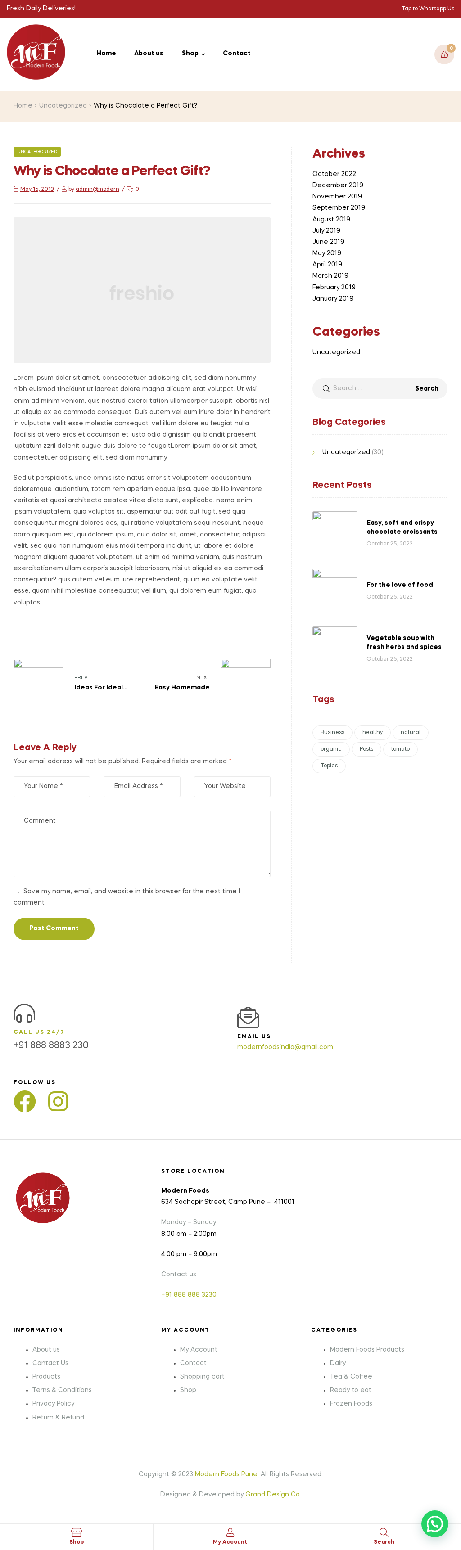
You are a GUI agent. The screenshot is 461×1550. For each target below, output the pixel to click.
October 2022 (334, 174)
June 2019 (328, 242)
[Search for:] (379, 388)
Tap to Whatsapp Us (428, 9)
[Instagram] (58, 1101)
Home (23, 106)
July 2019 (326, 231)
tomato (400, 749)
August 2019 (331, 219)
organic (331, 749)
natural (410, 732)
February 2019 (334, 287)
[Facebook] (25, 1101)
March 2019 (330, 276)
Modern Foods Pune (226, 1474)
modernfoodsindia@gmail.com (285, 1047)
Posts (366, 749)
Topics (329, 766)
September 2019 (338, 208)
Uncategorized (63, 106)
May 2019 (326, 253)
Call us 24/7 (39, 1032)
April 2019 (327, 264)
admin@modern (97, 189)
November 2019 (337, 197)
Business (332, 732)
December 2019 (337, 185)
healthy (372, 732)
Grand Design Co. (273, 1494)
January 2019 (332, 299)
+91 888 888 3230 (189, 1295)
